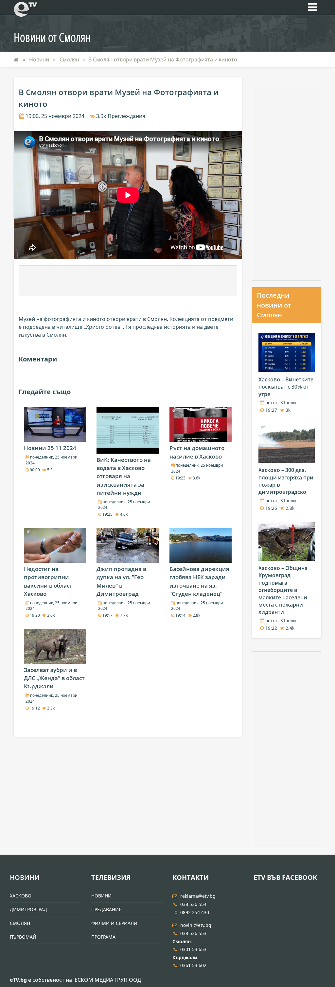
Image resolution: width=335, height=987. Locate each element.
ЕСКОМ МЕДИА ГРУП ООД (108, 979)
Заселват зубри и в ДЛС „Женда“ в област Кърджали (54, 678)
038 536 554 (193, 904)
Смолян (70, 59)
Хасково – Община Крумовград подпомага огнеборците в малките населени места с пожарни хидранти (283, 589)
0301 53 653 (193, 949)
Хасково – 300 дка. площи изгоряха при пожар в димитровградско (285, 480)
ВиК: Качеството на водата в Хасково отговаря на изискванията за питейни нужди (124, 476)
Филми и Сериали (114, 923)
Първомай (23, 937)
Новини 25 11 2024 (50, 448)
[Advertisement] (128, 280)
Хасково (20, 896)
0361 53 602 (193, 965)
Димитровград (28, 909)
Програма (103, 937)
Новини (39, 59)
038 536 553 (193, 933)
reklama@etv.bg (198, 896)
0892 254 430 (194, 912)
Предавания (106, 909)
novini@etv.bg (195, 925)
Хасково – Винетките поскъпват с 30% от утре (285, 387)
